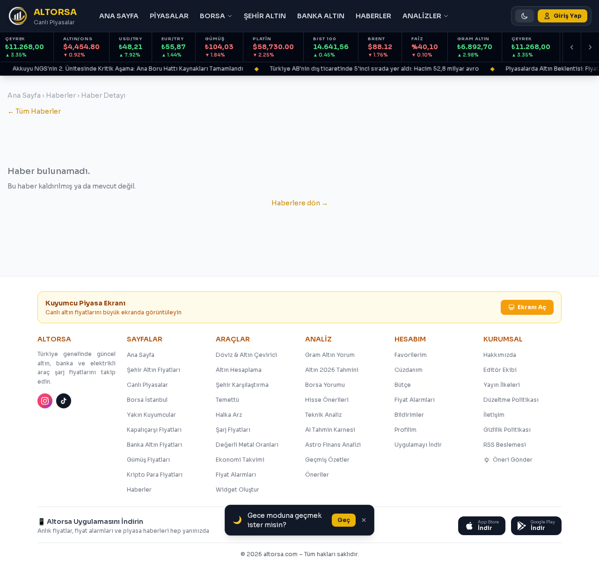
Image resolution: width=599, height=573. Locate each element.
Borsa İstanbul (147, 399)
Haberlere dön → (299, 203)
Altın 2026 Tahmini (331, 369)
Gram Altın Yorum (330, 354)
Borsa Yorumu (325, 384)
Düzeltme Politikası (511, 399)
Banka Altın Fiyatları (154, 444)
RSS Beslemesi (504, 444)
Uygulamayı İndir (418, 444)
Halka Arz (229, 414)
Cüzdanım (408, 369)
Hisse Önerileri (327, 399)
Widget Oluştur (237, 489)
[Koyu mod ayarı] (524, 15)
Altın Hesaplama (239, 369)
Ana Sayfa (119, 16)
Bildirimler (409, 414)
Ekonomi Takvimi (240, 459)
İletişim (493, 414)
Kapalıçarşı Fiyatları (154, 429)
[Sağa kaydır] (590, 47)
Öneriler (317, 474)
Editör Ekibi (500, 369)
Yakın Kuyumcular (151, 414)
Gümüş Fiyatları (148, 459)
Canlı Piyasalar (147, 384)
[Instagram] (44, 400)
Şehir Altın (265, 16)
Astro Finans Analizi (333, 444)
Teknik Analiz (323, 414)
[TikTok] (63, 400)
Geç (343, 519)
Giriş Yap (568, 15)
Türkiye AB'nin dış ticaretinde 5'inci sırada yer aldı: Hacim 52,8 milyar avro (370, 68)
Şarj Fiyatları (233, 429)
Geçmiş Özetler (327, 459)
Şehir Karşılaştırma (242, 384)
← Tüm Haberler (34, 111)
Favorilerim (410, 354)
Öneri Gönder (513, 459)
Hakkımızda (499, 354)
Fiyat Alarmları (236, 474)
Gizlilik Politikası (507, 429)
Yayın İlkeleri (501, 384)
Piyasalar (169, 16)
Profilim (405, 429)
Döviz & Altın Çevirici (246, 354)
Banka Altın (320, 16)
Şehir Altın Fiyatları (153, 369)
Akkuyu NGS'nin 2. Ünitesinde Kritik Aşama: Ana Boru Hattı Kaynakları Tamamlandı (123, 68)
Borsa (212, 16)
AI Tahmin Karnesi (330, 429)
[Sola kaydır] (572, 47)
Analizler (421, 16)
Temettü (227, 399)
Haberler (373, 16)
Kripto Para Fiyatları (155, 474)
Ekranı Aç (532, 307)
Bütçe (402, 384)
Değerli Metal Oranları (247, 444)
